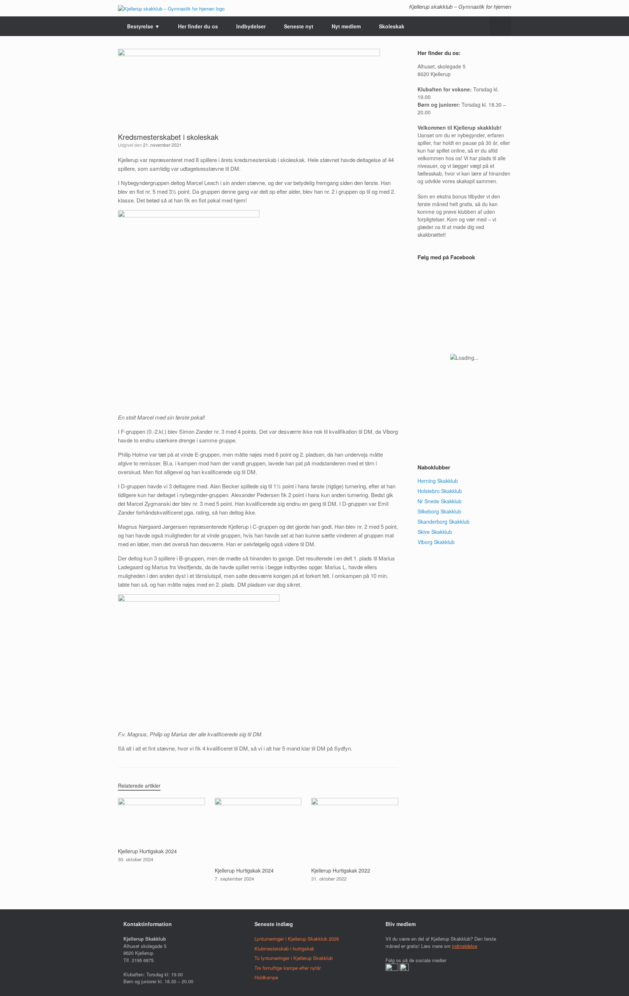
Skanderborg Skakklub (444, 521)
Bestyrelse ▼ (143, 26)
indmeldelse (464, 945)
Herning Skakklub (438, 480)
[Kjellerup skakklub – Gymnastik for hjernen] (171, 8)
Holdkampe (266, 977)
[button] (500, 26)
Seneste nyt (298, 26)
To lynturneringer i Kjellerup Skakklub (293, 957)
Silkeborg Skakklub (439, 511)
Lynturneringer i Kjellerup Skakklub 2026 (296, 938)
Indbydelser (251, 26)
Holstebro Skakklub (440, 491)
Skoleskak (391, 26)
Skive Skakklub (435, 531)
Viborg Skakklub (436, 542)
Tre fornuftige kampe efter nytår (287, 967)
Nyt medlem (346, 26)
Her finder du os (198, 26)
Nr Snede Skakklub (440, 501)
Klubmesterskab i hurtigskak (284, 948)
